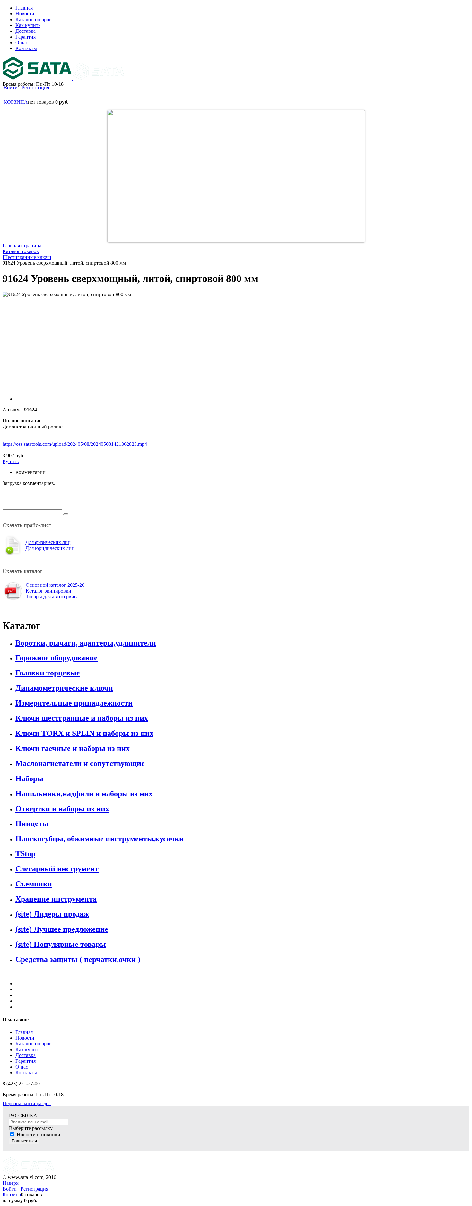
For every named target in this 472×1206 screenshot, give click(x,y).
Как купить (27, 1049)
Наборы (29, 778)
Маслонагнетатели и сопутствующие (80, 763)
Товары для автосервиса (52, 596)
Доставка (25, 1055)
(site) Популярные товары (60, 944)
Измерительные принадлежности (74, 703)
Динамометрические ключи (64, 688)
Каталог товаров (33, 1043)
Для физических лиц (48, 542)
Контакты (26, 1072)
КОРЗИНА (16, 102)
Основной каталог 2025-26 (55, 585)
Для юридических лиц (49, 548)
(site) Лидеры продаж (52, 914)
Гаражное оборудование (56, 658)
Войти (11, 87)
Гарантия (25, 1061)
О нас (21, 1067)
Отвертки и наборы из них (62, 809)
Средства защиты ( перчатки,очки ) (77, 959)
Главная (24, 1032)
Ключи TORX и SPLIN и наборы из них (84, 733)
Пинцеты (31, 823)
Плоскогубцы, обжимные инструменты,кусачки (99, 838)
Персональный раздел (27, 1103)
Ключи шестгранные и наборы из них (81, 718)
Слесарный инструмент (57, 869)
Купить (11, 461)
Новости (24, 1038)
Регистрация (35, 87)
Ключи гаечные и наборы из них (72, 748)
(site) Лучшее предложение (61, 929)
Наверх (11, 1183)
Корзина (12, 1194)
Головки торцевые (47, 673)
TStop (25, 853)
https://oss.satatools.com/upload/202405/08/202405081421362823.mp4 (75, 444)
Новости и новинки (38, 1134)
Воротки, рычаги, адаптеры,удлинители (85, 643)
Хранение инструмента (56, 899)
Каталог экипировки (48, 591)
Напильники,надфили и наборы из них (84, 793)
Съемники (33, 884)
